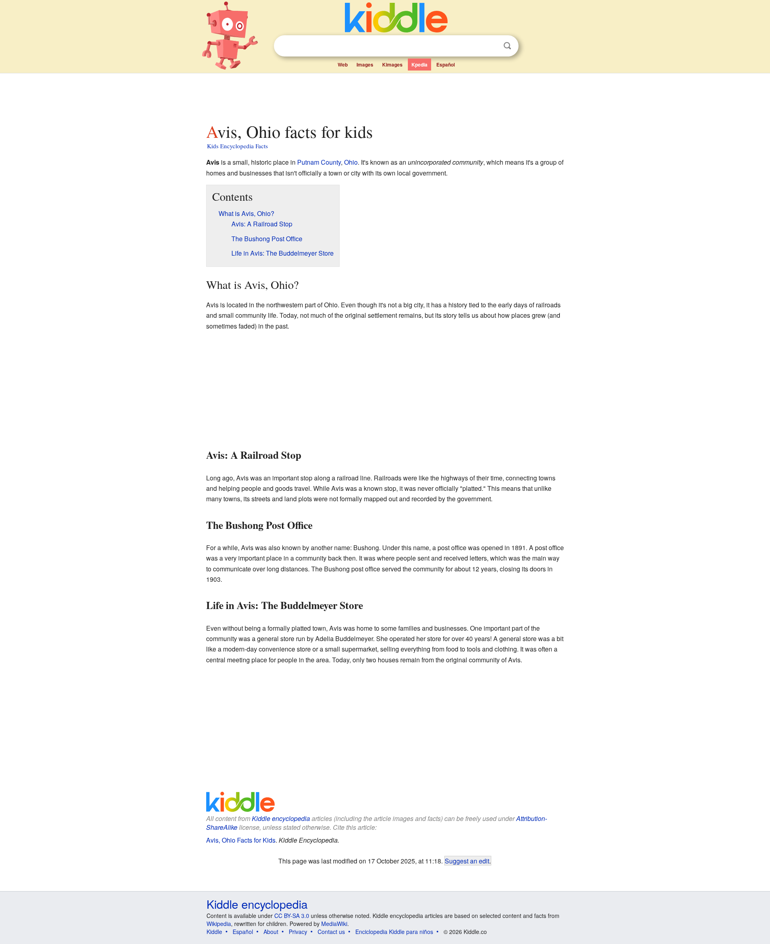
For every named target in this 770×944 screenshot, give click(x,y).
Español (445, 64)
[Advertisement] (384, 96)
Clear (491, 46)
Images (365, 64)
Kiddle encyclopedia (281, 818)
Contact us (331, 932)
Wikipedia (219, 924)
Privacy (298, 932)
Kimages (392, 64)
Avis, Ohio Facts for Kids (241, 840)
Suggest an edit (467, 860)
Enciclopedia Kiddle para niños (394, 932)
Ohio (351, 162)
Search (507, 46)
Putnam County (319, 162)
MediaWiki (334, 924)
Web (343, 64)
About (270, 932)
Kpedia (419, 64)
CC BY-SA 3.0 (291, 916)
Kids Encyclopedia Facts (237, 146)
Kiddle (214, 932)
